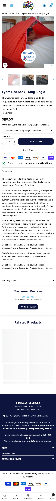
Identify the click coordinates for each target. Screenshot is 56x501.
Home (4, 13)
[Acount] (44, 5)
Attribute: (25, 124)
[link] (15, 372)
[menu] (4, 5)
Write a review (28, 306)
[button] (46, 66)
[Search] (11, 5)
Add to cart (36, 141)
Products (14, 13)
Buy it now (28, 150)
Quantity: (6, 136)
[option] (28, 42)
